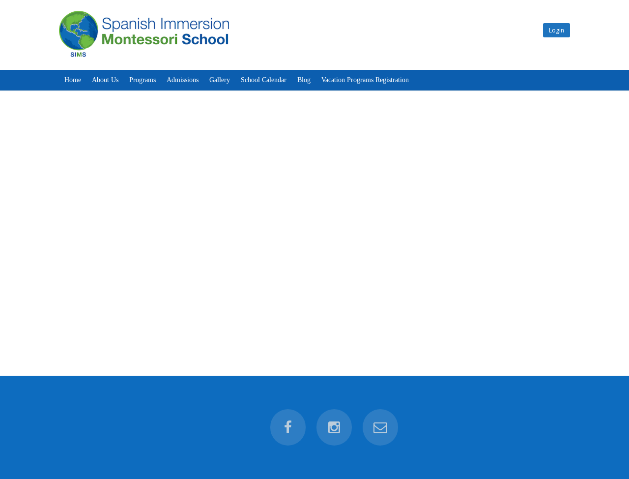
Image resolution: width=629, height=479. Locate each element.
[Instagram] (334, 427)
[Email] (380, 427)
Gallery (219, 80)
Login (556, 30)
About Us (105, 80)
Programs (142, 80)
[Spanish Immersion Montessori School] (144, 56)
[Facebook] (288, 427)
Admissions (183, 80)
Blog (304, 80)
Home (72, 80)
